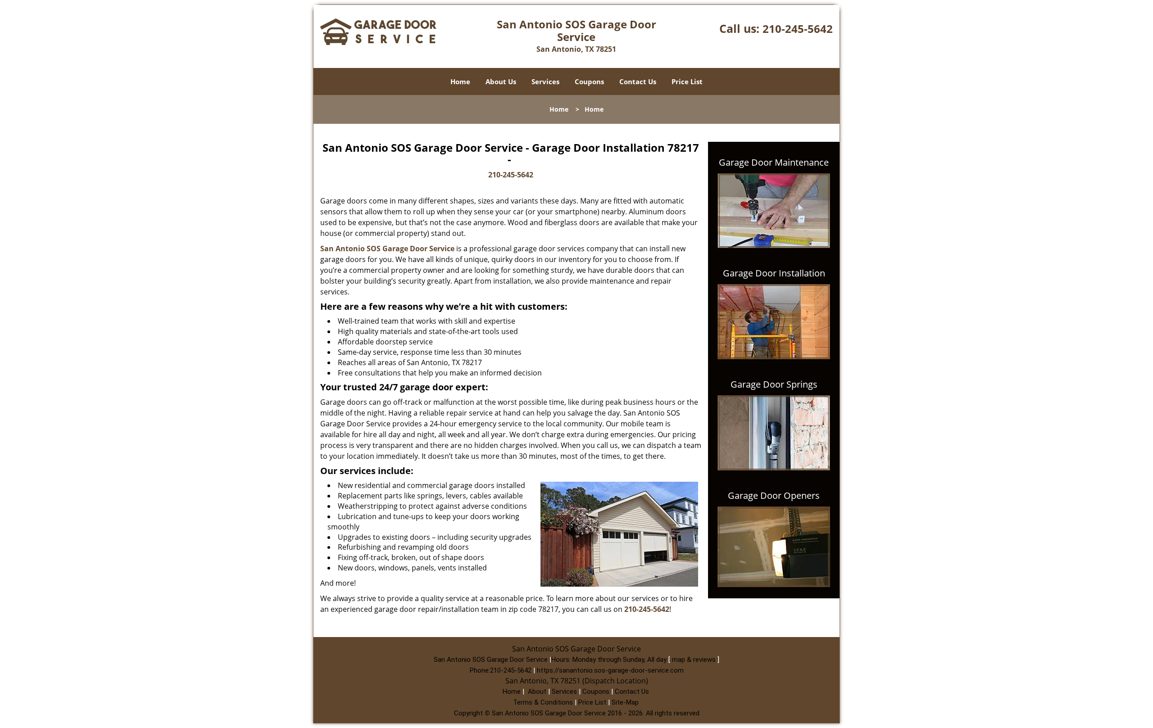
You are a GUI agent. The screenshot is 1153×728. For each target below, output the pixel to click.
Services (545, 81)
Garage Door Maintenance (774, 162)
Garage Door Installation (774, 273)
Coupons (589, 81)
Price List (687, 81)
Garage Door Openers (774, 495)
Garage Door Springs (774, 384)
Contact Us (637, 81)
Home (460, 81)
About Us (501, 81)
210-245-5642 (798, 28)
